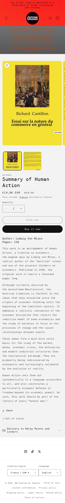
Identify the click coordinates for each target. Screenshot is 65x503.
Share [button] (9, 410)
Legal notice (35, 493)
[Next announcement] (59, 5)
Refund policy (54, 493)
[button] (6, 18)
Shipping (23, 197)
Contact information (23, 488)
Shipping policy (15, 493)
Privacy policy (47, 488)
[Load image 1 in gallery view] (12, 161)
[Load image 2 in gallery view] (32, 161)
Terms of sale (52, 483)
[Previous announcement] (5, 5)
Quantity (7, 202)
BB (16, 483)
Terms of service (34, 498)
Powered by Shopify (29, 483)
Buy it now (32, 229)
